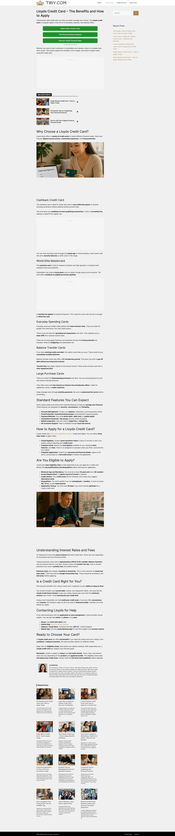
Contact (136, 834)
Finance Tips (109, 3)
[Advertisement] (70, 73)
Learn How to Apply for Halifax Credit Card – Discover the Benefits (124, 39)
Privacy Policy (128, 834)
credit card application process (61, 434)
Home (99, 3)
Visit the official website (60, 624)
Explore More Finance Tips (70, 28)
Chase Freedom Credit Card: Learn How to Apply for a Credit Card (124, 46)
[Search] (136, 13)
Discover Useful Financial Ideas (70, 41)
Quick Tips (133, 3)
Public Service (121, 3)
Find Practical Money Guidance (70, 34)
